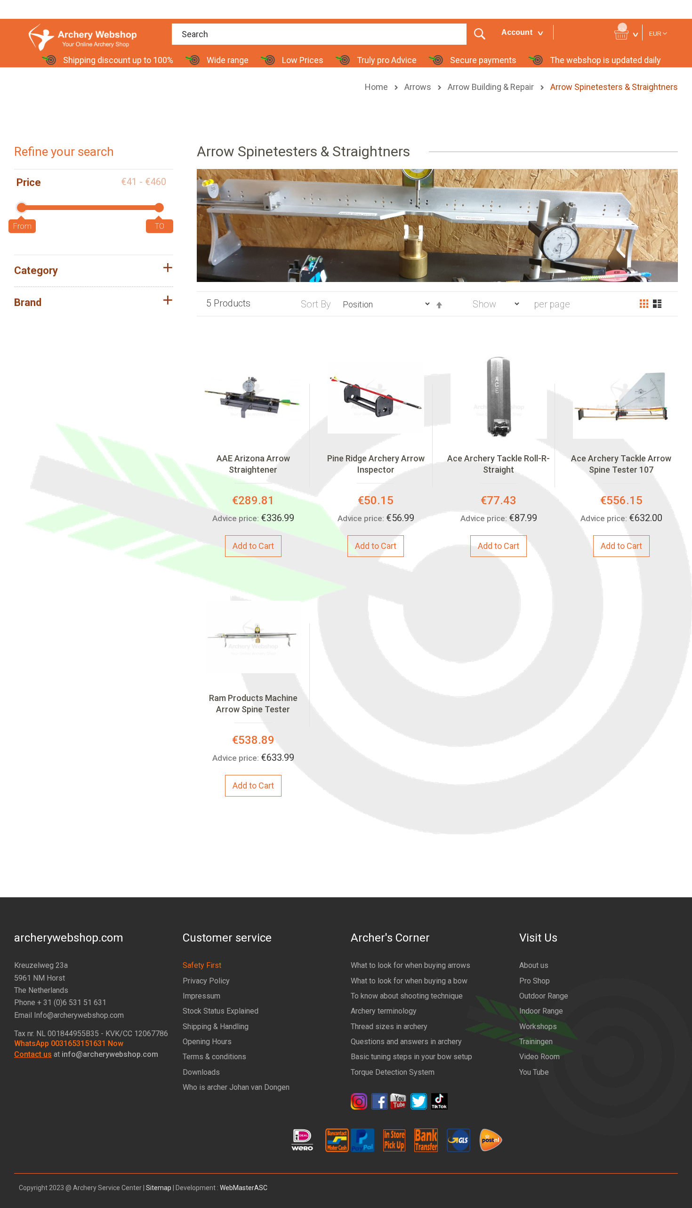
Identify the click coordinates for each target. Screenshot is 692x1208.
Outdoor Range (543, 995)
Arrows (418, 87)
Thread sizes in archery (389, 1026)
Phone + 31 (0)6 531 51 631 (60, 1002)
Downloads (201, 1072)
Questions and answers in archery (406, 1041)
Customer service (227, 937)
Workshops (538, 1026)
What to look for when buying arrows (410, 965)
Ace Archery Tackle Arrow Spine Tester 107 (621, 464)
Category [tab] (36, 270)
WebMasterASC (243, 1188)
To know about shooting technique (407, 995)
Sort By (316, 304)
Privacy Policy (206, 980)
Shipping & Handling (216, 1026)
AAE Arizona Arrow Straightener (253, 464)
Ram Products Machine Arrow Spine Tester (253, 703)
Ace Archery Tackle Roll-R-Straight (498, 464)
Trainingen (536, 1041)
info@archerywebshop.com (110, 1054)
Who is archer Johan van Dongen (236, 1087)
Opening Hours (207, 1041)
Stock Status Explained (220, 1011)
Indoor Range (541, 1011)
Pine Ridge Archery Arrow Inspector (376, 464)
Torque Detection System (393, 1072)
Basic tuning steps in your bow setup (411, 1056)
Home (377, 87)
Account (517, 32)
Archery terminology (384, 1011)
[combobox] (332, 34)
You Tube (534, 1072)
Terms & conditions (214, 1056)
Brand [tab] (27, 302)
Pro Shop (534, 980)
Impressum (201, 995)
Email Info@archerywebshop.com (69, 1015)
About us (533, 965)
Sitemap (159, 1188)
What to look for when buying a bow (409, 980)
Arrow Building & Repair (492, 87)
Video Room (539, 1056)
